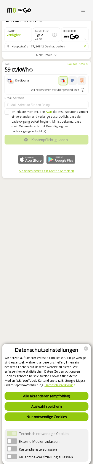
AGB (49, 112)
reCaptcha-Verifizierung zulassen (46, 457)
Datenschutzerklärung (60, 385)
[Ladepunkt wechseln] (40, 21)
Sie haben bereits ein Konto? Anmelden (46, 171)
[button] (74, 35)
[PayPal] (72, 80)
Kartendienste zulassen (38, 449)
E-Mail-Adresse (14, 98)
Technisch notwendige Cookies (44, 433)
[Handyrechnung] (81, 80)
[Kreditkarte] (63, 80)
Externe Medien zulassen (39, 441)
